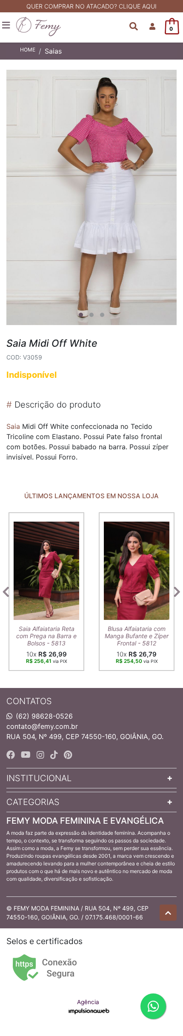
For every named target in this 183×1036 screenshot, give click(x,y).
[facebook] (11, 755)
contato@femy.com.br (42, 726)
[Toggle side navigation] (7, 25)
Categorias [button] (33, 802)
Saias (53, 51)
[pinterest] (68, 755)
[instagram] (42, 755)
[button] (152, 26)
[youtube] (27, 755)
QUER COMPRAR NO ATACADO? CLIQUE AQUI (91, 6)
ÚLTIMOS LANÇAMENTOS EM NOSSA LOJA (91, 496)
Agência (88, 1002)
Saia (13, 426)
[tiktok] (55, 755)
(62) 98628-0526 (44, 716)
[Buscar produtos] (134, 26)
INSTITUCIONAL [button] (38, 778)
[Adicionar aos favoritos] (24, 520)
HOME (27, 49)
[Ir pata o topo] (168, 913)
